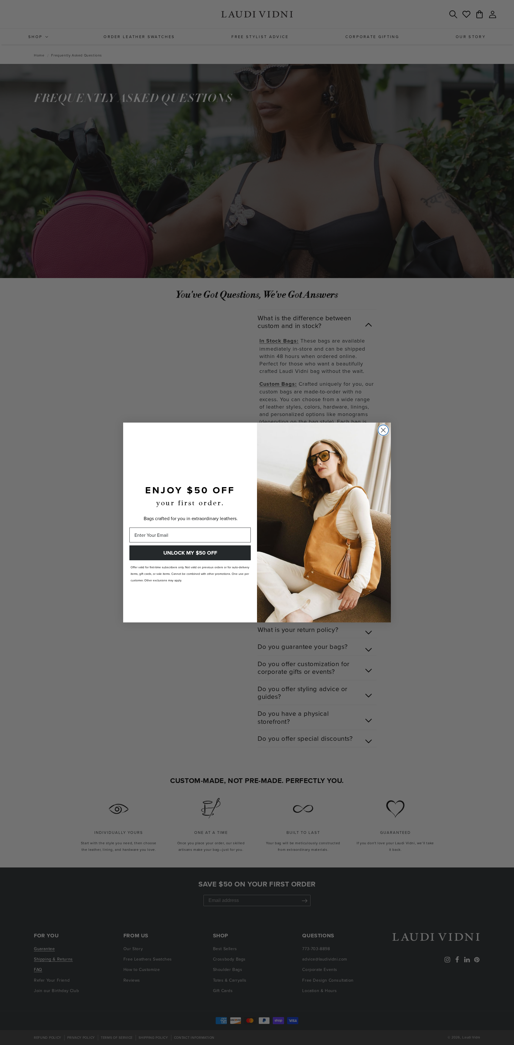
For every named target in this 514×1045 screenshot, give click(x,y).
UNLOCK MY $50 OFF (190, 553)
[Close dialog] (383, 430)
